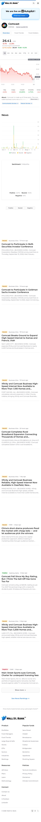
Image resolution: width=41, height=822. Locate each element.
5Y (32, 53)
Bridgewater (27, 748)
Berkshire (26, 752)
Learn (4, 777)
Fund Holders (33, 33)
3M (16, 53)
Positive (10, 208)
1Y (29, 53)
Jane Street (26, 730)
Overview (6, 33)
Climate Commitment (30, 781)
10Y (36, 53)
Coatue (25, 745)
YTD (24, 53)
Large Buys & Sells (8, 741)
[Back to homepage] (10, 3)
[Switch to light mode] (35, 810)
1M (12, 53)
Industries (5, 755)
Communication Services (9, 103)
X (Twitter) (5, 799)
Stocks (4, 745)
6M (20, 53)
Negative (30, 208)
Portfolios (5, 730)
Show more (34, 99)
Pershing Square (28, 759)
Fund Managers (7, 734)
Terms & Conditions (29, 770)
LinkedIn (5, 803)
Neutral (20, 208)
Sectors (4, 752)
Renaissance (26, 737)
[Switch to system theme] (32, 810)
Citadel (25, 734)
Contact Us (5, 792)
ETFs (3, 748)
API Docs (5, 770)
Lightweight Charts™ (31, 709)
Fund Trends (19, 33)
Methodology (6, 781)
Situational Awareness (30, 741)
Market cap (22, 27)
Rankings (5, 759)
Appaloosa (26, 755)
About (4, 795)
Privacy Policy (27, 774)
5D (8, 53)
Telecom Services (25, 103)
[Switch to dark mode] (38, 810)
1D (5, 53)
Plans (3, 774)
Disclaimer (26, 777)
